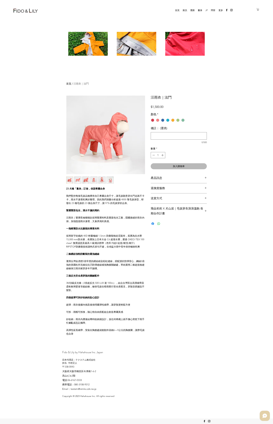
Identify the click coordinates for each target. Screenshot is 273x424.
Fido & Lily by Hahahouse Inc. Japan (82, 352)
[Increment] (163, 155)
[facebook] (226, 10)
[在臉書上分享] (153, 224)
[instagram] (231, 10)
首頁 (68, 83)
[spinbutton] (158, 155)
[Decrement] (153, 155)
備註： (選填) (159, 128)
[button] (258, 9)
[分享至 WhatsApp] (159, 224)
